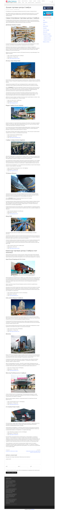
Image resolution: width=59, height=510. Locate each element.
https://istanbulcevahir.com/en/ (15, 58)
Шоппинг (11, 9)
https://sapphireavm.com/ (14, 170)
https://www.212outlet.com (14, 434)
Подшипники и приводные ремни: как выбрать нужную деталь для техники (10, 481)
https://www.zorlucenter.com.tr (14, 331)
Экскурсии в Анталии (47, 39)
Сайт (31, 466)
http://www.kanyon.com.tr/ (14, 213)
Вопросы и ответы (46, 41)
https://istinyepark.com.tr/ (14, 102)
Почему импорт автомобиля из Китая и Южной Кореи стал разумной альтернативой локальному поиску (11, 491)
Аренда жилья (45, 26)
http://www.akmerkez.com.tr (14, 370)
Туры (44, 20)
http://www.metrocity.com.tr (14, 404)
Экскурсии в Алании (47, 37)
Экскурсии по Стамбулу (48, 35)
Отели (44, 24)
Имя (7, 466)
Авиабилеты (45, 22)
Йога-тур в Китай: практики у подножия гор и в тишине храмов (11, 486)
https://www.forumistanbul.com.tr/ (15, 137)
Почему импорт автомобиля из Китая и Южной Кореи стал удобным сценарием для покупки (11, 496)
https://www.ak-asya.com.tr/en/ (14, 248)
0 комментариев (16, 9)
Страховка (45, 28)
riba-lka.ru (32, 509)
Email (19, 466)
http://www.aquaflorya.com (14, 295)
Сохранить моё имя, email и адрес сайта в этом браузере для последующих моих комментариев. (23, 470)
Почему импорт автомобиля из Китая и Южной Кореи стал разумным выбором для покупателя (11, 501)
